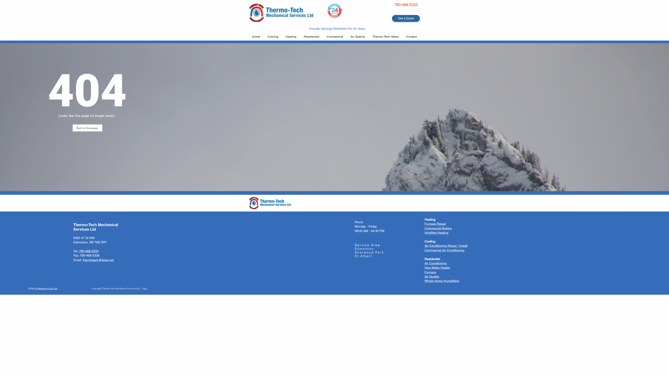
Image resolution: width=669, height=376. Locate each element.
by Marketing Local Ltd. (46, 288)
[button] (273, 36)
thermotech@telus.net (98, 260)
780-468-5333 (406, 5)
